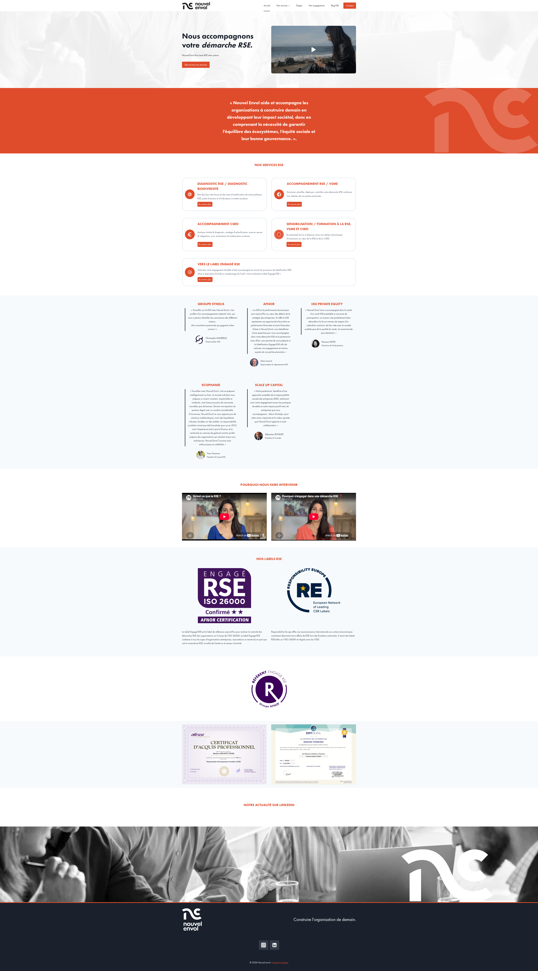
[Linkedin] (274, 945)
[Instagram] (263, 945)
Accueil (267, 5)
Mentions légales (280, 962)
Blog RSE (335, 5)
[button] (313, 49)
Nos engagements (317, 5)
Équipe (299, 5)
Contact (349, 5)
